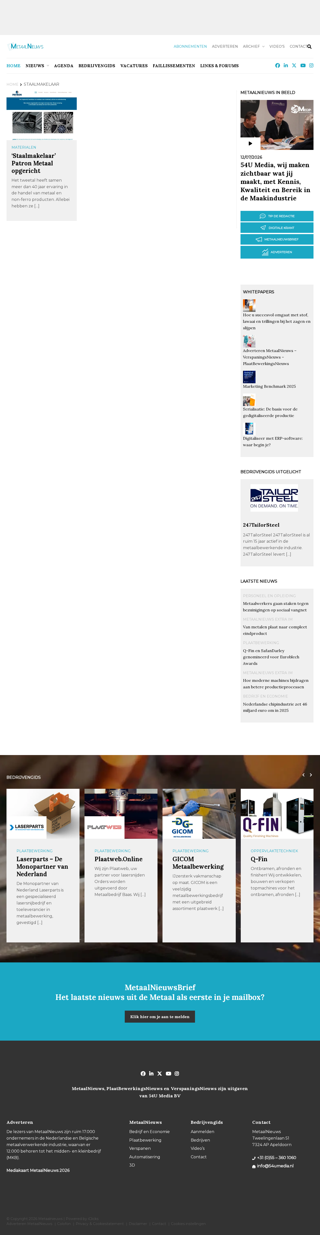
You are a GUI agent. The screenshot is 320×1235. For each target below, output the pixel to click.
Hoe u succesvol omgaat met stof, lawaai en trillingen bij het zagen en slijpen (276, 321)
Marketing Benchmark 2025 (269, 386)
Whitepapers (258, 292)
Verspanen (140, 1148)
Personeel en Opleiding (269, 596)
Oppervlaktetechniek (274, 851)
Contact (298, 46)
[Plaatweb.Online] (104, 827)
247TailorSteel (261, 525)
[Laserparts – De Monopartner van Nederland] (26, 827)
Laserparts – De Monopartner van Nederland (42, 866)
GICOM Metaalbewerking (198, 862)
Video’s (277, 46)
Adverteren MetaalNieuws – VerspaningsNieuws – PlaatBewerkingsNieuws (269, 357)
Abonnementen (190, 46)
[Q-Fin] (260, 828)
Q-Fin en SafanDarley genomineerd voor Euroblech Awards (271, 657)
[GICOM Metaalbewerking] (182, 828)
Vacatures (134, 65)
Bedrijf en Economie (265, 696)
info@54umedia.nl (275, 1166)
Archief (251, 46)
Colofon (64, 1224)
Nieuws (35, 65)
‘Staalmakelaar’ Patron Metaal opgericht (34, 163)
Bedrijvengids (96, 65)
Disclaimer (138, 1224)
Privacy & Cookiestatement (100, 1224)
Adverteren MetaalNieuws (29, 1224)
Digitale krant (281, 228)
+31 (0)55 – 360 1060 (276, 1157)
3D (132, 1165)
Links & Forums (219, 65)
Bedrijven (200, 1140)
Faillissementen (174, 65)
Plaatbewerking (261, 643)
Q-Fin (259, 859)
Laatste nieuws (258, 581)
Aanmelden (202, 1131)
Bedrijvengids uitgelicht (270, 471)
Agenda (64, 65)
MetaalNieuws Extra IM (268, 619)
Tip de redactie (281, 216)
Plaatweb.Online (118, 859)
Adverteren (225, 46)
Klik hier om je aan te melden (160, 1016)
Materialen (24, 147)
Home (13, 65)
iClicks (93, 1219)
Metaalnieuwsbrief (281, 239)
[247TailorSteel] (274, 519)
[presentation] (302, 775)
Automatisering (144, 1157)
